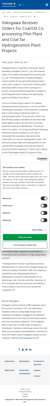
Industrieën (9, 361)
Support (37, 370)
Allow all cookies (25, 237)
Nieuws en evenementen (22, 12)
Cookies (25, 394)
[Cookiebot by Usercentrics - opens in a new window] (37, 159)
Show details (37, 230)
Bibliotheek (9, 370)
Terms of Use (25, 389)
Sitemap (25, 396)
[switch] (44, 206)
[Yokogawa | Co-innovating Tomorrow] (9, 5)
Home (8, 12)
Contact (37, 376)
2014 (5, 16)
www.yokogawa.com (27, 338)
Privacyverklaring (25, 392)
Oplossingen (24, 361)
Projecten (13, 16)
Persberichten (40, 12)
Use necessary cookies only (25, 245)
